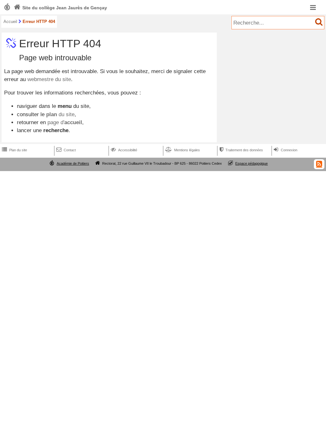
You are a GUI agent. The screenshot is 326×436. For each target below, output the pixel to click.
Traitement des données (241, 150)
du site (60, 114)
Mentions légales (182, 150)
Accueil (10, 21)
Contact (66, 150)
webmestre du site (49, 79)
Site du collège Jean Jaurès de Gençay (60, 7)
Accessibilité (124, 150)
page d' (64, 122)
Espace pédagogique (251, 163)
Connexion (285, 150)
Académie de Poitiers (73, 163)
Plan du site (14, 150)
